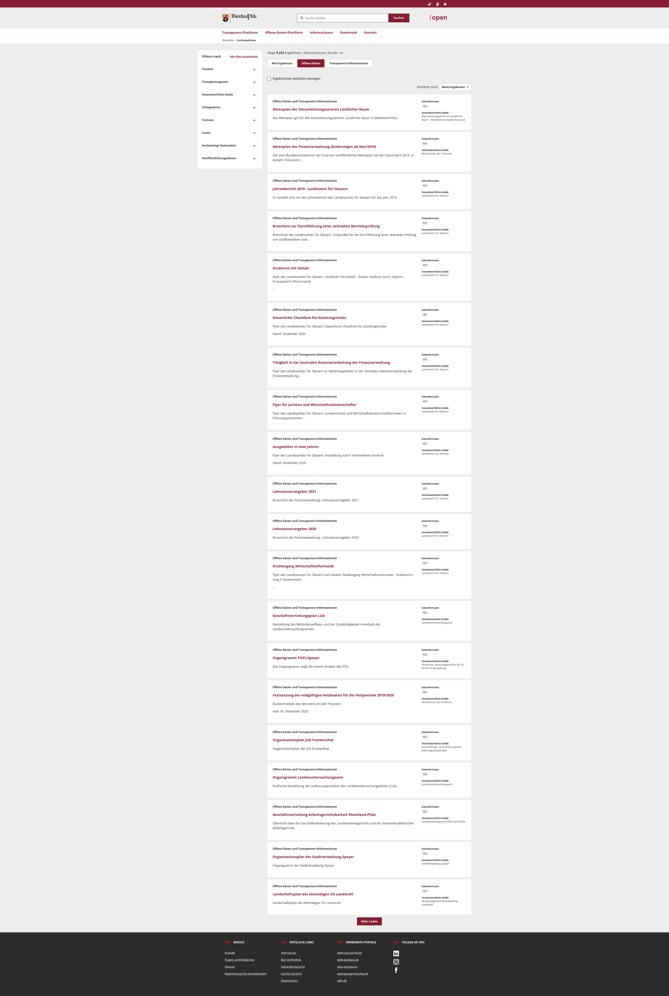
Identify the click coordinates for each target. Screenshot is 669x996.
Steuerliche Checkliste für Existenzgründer (310, 317)
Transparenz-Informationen (348, 63)
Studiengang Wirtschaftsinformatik (303, 566)
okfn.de (342, 981)
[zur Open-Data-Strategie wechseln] (438, 18)
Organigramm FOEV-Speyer (296, 657)
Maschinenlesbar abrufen (321, 53)
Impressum (288, 953)
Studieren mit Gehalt (291, 268)
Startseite (227, 40)
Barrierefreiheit (291, 960)
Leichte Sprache (291, 974)
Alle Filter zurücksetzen (244, 56)
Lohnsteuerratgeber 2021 (294, 491)
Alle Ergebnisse (282, 63)
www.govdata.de (348, 960)
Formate (208, 120)
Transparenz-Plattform (240, 32)
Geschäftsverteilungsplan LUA (299, 615)
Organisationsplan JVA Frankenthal (303, 740)
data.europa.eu (347, 967)
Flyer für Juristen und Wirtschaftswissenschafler (314, 404)
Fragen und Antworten (239, 960)
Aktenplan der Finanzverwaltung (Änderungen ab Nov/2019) (324, 146)
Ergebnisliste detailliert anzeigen (296, 78)
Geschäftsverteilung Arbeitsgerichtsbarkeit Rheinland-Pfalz (324, 814)
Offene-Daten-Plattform (284, 32)
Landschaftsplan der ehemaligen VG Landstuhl (313, 894)
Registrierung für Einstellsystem (246, 974)
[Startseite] (239, 18)
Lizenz (206, 133)
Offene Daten (311, 63)
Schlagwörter (211, 107)
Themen (207, 69)
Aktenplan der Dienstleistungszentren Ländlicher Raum (321, 109)
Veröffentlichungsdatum (219, 158)
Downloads (348, 32)
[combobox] (342, 18)
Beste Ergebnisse (454, 87)
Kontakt (370, 32)
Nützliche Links (301, 942)
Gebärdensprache (293, 967)
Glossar (230, 967)
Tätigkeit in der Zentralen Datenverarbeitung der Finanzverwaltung (331, 362)
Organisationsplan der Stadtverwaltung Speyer (313, 856)
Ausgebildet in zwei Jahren (296, 446)
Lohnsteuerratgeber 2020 (294, 528)
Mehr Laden (369, 921)
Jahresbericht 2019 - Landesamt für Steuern (310, 188)
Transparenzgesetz (215, 82)
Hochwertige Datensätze (219, 145)
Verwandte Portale (360, 942)
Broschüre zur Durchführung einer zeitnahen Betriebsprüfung (326, 226)
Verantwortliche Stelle (217, 94)
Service (238, 942)
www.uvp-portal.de (349, 953)
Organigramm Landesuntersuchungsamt (308, 777)
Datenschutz (289, 981)
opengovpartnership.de (352, 974)
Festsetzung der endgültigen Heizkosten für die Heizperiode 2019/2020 (333, 695)
